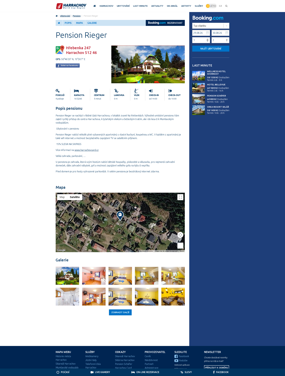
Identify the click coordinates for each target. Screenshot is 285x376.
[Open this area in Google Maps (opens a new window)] (61, 250)
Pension (77, 16)
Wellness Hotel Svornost (216, 72)
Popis (68, 23)
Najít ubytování (210, 48)
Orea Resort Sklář (218, 107)
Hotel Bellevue (216, 84)
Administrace (151, 367)
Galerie (92, 23)
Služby (90, 352)
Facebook (184, 356)
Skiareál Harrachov (66, 363)
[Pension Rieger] (148, 82)
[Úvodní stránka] (71, 6)
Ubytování (65, 16)
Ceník (148, 356)
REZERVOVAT (175, 23)
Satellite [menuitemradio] (75, 197)
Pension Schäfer (216, 96)
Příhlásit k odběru (216, 367)
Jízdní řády (91, 360)
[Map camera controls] (180, 235)
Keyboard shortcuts (146, 251)
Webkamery (91, 356)
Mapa (79, 23)
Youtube (183, 360)
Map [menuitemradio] (62, 197)
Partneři (149, 364)
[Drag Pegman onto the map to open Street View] (180, 246)
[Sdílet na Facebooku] (68, 66)
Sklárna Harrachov (124, 360)
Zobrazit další (120, 312)
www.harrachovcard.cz (87, 150)
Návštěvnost (151, 360)
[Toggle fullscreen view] (180, 197)
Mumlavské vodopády (67, 367)
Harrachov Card (123, 367)
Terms (182, 251)
